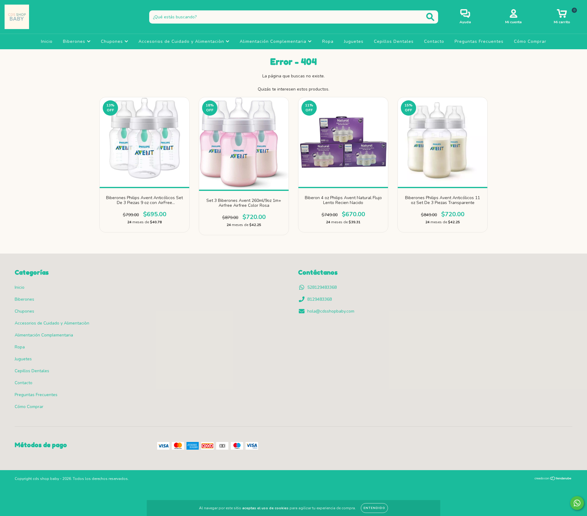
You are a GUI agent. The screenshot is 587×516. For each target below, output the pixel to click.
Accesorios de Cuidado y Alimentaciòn (182, 41)
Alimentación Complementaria (274, 41)
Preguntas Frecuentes (479, 41)
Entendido (374, 508)
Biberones (75, 41)
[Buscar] (430, 17)
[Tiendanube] (553, 479)
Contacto (434, 41)
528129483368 (322, 287)
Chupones (112, 41)
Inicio (47, 41)
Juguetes (354, 41)
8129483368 (319, 299)
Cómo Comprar (530, 41)
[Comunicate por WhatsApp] (577, 503)
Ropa (328, 41)
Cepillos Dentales (394, 41)
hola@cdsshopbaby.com (330, 311)
